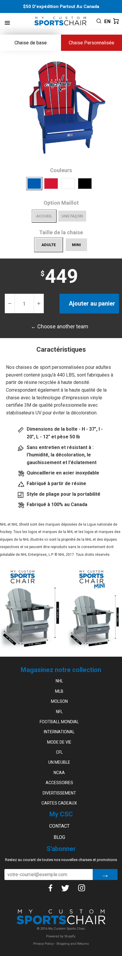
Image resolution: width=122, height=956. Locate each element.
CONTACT (59, 826)
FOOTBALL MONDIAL (59, 721)
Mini (76, 245)
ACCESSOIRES (59, 782)
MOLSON (59, 701)
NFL (59, 711)
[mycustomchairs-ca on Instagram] (82, 888)
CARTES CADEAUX (59, 803)
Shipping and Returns (72, 944)
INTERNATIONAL (59, 731)
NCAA (59, 772)
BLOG (59, 837)
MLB (59, 691)
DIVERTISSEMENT (59, 793)
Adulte (48, 245)
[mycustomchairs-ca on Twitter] (65, 888)
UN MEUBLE (59, 762)
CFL (59, 752)
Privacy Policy (43, 944)
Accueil (44, 216)
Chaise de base (31, 43)
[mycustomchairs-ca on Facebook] (50, 888)
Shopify (69, 936)
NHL (59, 681)
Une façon (72, 216)
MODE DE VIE (59, 742)
